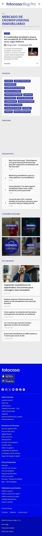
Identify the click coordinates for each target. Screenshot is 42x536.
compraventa (10, 84)
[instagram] (6, 389)
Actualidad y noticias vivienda (11, 453)
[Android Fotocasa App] (8, 381)
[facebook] (3, 389)
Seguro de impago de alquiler (11, 456)
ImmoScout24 (22, 512)
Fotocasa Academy (8, 471)
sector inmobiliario (25, 98)
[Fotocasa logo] (21, 370)
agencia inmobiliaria (23, 81)
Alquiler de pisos (7, 434)
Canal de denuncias (8, 419)
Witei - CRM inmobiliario (9, 482)
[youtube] (13, 389)
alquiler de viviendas (13, 108)
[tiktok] (20, 389)
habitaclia (13, 512)
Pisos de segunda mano (9, 429)
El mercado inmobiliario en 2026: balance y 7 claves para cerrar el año (20, 335)
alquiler (9, 81)
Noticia (7, 33)
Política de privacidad (8, 411)
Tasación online (7, 445)
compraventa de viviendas (15, 88)
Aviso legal (5, 524)
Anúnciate (5, 465)
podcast (9, 111)
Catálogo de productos (9, 499)
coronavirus (10, 98)
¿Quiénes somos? (7, 400)
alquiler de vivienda (26, 101)
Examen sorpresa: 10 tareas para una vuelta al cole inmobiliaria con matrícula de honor (20, 301)
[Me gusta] (37, 63)
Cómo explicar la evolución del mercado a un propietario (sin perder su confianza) (20, 313)
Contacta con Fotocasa (9, 468)
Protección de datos (8, 528)
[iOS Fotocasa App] (8, 376)
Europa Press (12, 45)
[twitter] (10, 389)
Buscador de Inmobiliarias (10, 442)
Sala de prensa (6, 406)
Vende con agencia (7, 448)
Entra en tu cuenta (7, 476)
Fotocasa (5, 512)
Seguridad (5, 414)
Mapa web (5, 403)
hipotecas (28, 94)
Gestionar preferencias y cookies (12, 417)
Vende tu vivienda (7, 502)
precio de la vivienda (13, 91)
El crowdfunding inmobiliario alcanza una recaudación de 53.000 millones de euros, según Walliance (20, 39)
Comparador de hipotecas (10, 450)
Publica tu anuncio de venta (10, 496)
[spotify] (24, 389)
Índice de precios (7, 437)
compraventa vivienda (13, 105)
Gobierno (27, 108)
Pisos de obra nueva (8, 431)
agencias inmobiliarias (13, 94)
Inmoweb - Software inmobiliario (12, 479)
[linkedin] (17, 389)
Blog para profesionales (9, 473)
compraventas (11, 101)
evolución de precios (22, 111)
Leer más (7, 63)
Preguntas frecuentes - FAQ (10, 408)
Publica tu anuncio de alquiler (11, 494)
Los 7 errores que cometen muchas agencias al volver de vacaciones (17, 324)
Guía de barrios (6, 439)
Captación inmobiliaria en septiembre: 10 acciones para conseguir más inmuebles (18, 287)
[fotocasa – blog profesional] (21, 4)
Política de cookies (7, 531)
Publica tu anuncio (7, 491)
